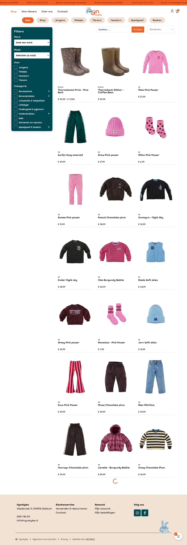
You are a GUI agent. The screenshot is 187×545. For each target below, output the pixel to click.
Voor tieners (29, 11)
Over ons (47, 11)
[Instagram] (137, 512)
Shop (14, 11)
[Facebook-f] (144, 512)
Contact (62, 11)
